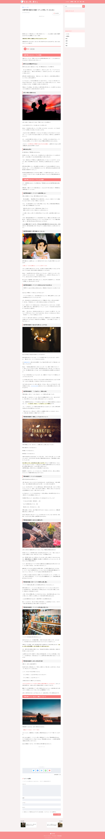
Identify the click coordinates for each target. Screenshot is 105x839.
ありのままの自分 (34, 385)
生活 (78, 1)
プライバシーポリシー (48, 835)
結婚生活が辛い (27, 362)
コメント (24, 784)
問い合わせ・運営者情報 (56, 835)
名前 (23, 797)
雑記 (83, 1)
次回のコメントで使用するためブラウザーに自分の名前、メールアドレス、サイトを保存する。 (40, 811)
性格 (80, 1)
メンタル (67, 1)
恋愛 (75, 1)
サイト (23, 807)
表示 (32, 49)
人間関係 (71, 1)
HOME (53, 833)
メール (24, 802)
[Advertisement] (41, 24)
